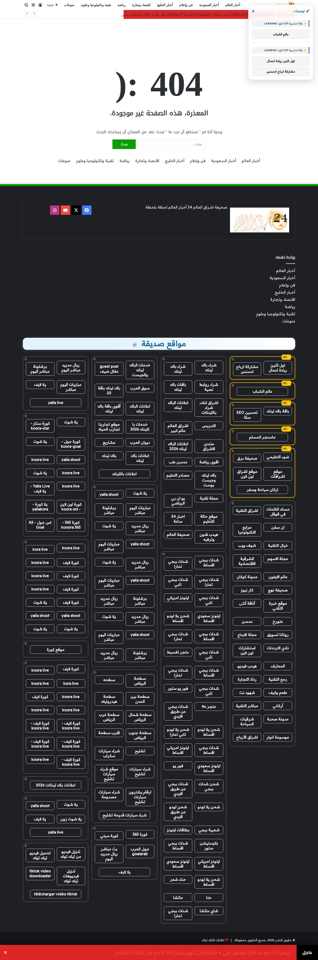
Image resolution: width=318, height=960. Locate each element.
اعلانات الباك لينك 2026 (178, 446)
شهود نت (247, 692)
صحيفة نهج (278, 590)
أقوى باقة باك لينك (109, 408)
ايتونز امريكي (178, 597)
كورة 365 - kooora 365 (71, 525)
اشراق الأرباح (247, 737)
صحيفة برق (247, 458)
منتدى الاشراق (209, 446)
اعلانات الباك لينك (178, 405)
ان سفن (277, 527)
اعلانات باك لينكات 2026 (55, 785)
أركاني (278, 705)
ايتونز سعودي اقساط (208, 618)
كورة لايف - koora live (71, 725)
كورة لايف (71, 562)
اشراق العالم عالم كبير (178, 428)
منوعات (69, 5)
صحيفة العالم (178, 534)
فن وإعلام (186, 5)
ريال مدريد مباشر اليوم (71, 367)
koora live (40, 459)
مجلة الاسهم (277, 558)
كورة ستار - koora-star (40, 425)
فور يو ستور (178, 688)
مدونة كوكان (247, 576)
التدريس (209, 425)
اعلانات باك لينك (140, 458)
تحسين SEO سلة (247, 415)
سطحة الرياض (140, 680)
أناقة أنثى (247, 603)
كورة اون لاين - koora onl (71, 506)
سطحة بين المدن (139, 699)
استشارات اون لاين (247, 650)
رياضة (122, 5)
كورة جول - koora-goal (71, 444)
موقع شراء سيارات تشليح (109, 774)
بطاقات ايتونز (178, 830)
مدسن (247, 621)
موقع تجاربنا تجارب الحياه (109, 426)
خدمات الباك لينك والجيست (139, 370)
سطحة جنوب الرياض (140, 735)
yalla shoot (109, 494)
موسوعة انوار (278, 737)
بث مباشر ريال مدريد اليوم (109, 854)
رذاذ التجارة (247, 679)
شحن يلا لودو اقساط (178, 618)
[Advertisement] (159, 34)
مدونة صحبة (278, 719)
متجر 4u (209, 706)
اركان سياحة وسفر (262, 489)
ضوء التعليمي (278, 456)
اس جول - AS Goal (40, 525)
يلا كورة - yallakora (40, 506)
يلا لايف (124, 872)
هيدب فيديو (247, 666)
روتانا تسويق (278, 634)
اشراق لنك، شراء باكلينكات (209, 407)
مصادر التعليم (177, 475)
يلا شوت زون (71, 819)
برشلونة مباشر (109, 510)
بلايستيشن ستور (209, 845)
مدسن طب (178, 462)
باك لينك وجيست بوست (209, 480)
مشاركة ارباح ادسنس (247, 369)
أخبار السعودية (209, 5)
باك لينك (109, 455)
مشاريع (109, 442)
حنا (209, 897)
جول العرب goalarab (140, 851)
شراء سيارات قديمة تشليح (124, 815)
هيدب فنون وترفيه (209, 537)
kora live (40, 549)
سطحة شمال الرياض (140, 717)
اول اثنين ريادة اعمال (278, 367)
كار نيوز (247, 590)
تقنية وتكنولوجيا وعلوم (96, 5)
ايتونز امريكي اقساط (178, 750)
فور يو (178, 765)
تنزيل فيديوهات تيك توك (71, 876)
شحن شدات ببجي (209, 786)
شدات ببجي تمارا (178, 564)
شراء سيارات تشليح (140, 771)
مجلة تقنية (209, 498)
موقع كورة (55, 649)
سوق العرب (140, 388)
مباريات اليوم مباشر (140, 510)
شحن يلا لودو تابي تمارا (178, 732)
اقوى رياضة (209, 462)
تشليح (140, 750)
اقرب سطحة (109, 732)
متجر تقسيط (178, 652)
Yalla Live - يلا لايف (40, 488)
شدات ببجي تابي (178, 582)
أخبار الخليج (165, 5)
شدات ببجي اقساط (209, 562)
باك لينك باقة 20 (109, 390)
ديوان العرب (140, 442)
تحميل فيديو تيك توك (40, 855)
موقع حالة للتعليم (209, 518)
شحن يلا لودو (209, 806)
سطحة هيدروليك (109, 699)
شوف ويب (247, 545)
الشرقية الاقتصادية (247, 561)
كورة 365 (140, 834)
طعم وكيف (278, 692)
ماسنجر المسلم (262, 437)
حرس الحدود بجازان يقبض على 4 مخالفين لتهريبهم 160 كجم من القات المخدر (203, 952)
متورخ (278, 621)
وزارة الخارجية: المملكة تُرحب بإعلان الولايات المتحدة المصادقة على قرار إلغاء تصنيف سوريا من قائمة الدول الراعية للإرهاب (169, 14)
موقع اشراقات (278, 474)
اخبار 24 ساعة (178, 518)
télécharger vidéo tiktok (55, 894)
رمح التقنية (277, 679)
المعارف (278, 666)
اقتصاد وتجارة (141, 5)
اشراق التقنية (247, 510)
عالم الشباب (262, 391)
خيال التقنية (278, 545)
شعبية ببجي (209, 830)
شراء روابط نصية (209, 387)
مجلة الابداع (247, 634)
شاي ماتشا (209, 910)
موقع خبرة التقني (278, 605)
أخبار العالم (232, 5)
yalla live (55, 402)
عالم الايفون (278, 576)
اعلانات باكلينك (124, 473)
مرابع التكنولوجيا (247, 529)
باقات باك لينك (178, 387)
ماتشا (178, 897)
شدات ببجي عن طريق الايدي (178, 711)
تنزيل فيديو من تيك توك (71, 854)
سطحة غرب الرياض (109, 717)
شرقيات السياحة (247, 721)
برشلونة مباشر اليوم (40, 369)
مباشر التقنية (247, 705)
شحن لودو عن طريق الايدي (178, 811)
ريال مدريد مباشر (140, 528)
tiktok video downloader (40, 873)
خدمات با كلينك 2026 (139, 426)
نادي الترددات (278, 648)
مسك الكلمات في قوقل (278, 511)
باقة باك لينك (278, 411)
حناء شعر (178, 879)
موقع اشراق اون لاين (247, 474)
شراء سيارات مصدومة (109, 794)
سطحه (109, 679)
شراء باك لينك (209, 367)
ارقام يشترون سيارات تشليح (140, 797)
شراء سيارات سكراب (109, 753)
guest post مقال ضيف (109, 369)
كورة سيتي (109, 835)
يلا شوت (140, 493)
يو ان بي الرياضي (178, 500)
